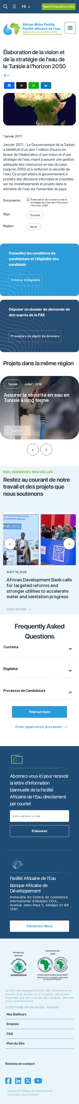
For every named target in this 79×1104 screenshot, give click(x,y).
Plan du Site (16, 1043)
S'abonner (39, 831)
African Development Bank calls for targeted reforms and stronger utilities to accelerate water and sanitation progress (39, 588)
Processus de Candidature (24, 691)
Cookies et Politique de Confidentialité (29, 1091)
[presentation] (33, 449)
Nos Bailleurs (16, 1014)
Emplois (13, 1024)
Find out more (39, 712)
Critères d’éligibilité (25, 280)
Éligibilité (10, 669)
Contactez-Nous (39, 926)
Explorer (17, 430)
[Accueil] (32, 29)
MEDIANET (53, 1007)
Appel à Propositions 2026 (58, 6)
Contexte (10, 647)
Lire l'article (16, 609)
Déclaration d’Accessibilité (23, 1094)
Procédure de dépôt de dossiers (35, 336)
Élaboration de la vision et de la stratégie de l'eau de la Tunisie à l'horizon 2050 (49, 202)
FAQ (10, 1034)
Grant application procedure (38, 727)
